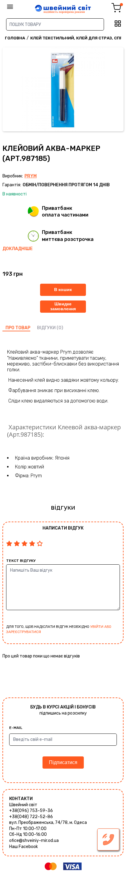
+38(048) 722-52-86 (31, 816)
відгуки (46, 327)
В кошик (63, 289)
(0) (60, 327)
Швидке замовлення (63, 306)
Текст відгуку (20, 561)
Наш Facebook (23, 846)
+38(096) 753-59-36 (31, 810)
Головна (15, 38)
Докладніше (17, 248)
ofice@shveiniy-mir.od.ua (34, 840)
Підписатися (63, 762)
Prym (30, 176)
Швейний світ (23, 804)
